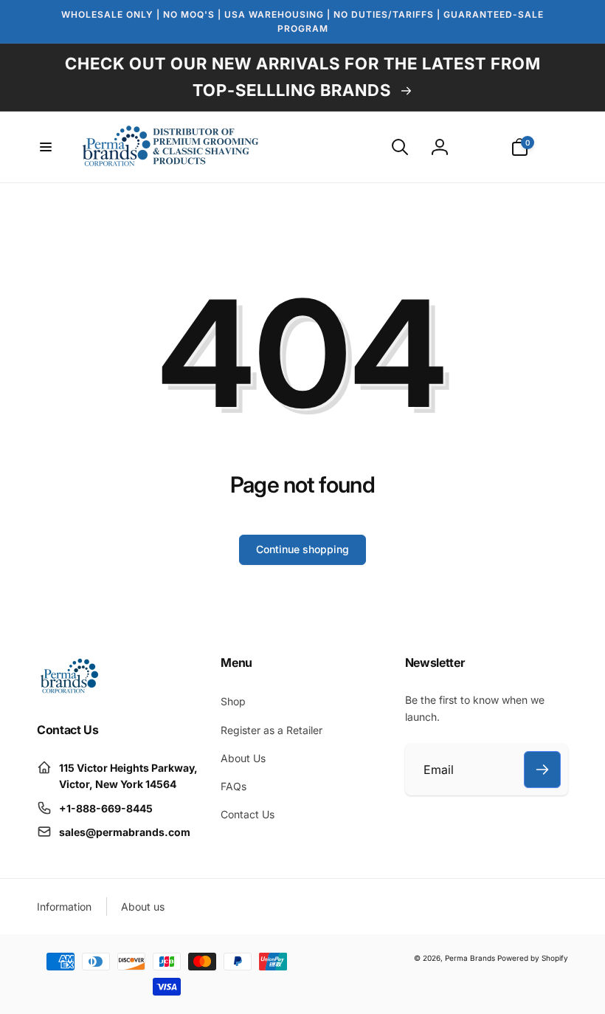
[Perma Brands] (68, 690)
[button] (46, 147)
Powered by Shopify (532, 957)
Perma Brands (470, 957)
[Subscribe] (542, 769)
